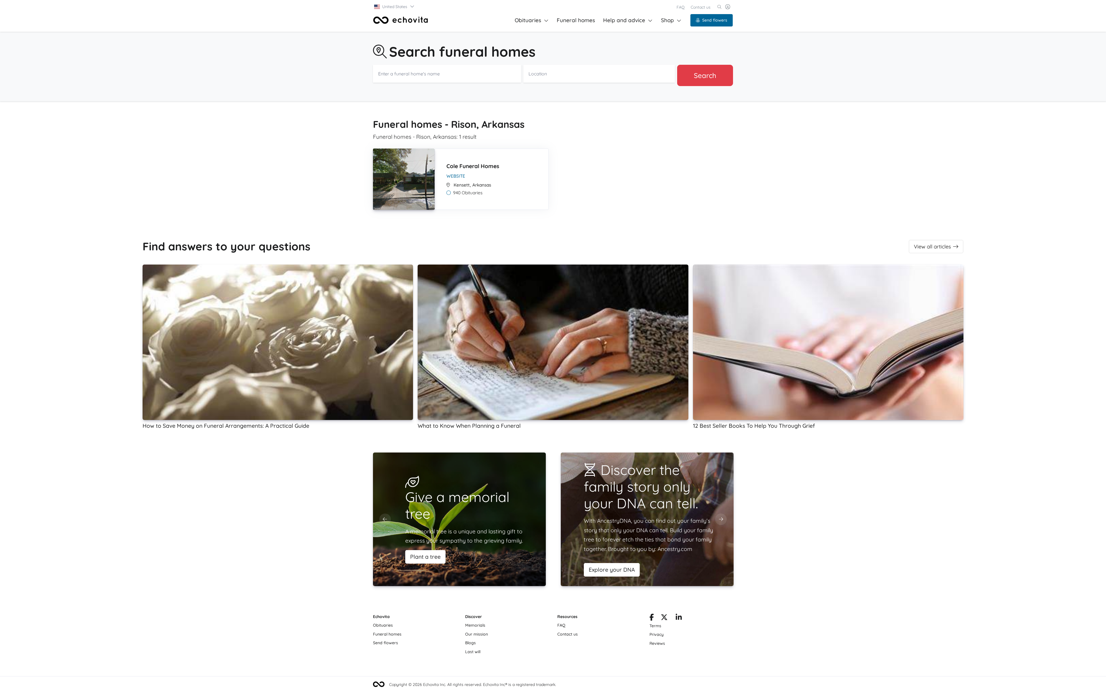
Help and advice (624, 20)
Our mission (476, 634)
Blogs (470, 642)
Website (455, 176)
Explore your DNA (612, 569)
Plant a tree (425, 556)
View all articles (932, 246)
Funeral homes (576, 20)
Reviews (657, 643)
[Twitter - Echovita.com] (664, 618)
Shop (667, 20)
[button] (394, 6)
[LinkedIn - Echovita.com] (679, 618)
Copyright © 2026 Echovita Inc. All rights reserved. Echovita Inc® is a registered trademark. (472, 684)
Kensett (462, 185)
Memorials (475, 625)
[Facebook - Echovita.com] (651, 618)
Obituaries (528, 20)
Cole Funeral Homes (472, 166)
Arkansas (481, 185)
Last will (472, 651)
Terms (655, 625)
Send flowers (714, 20)
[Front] (400, 20)
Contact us (701, 7)
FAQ (681, 7)
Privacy (656, 634)
